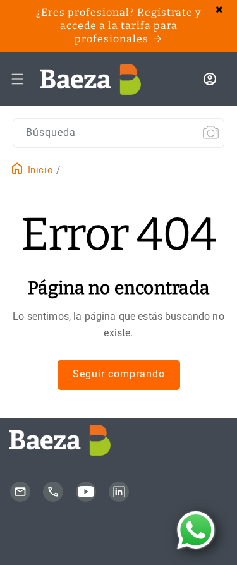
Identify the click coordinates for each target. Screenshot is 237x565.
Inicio (39, 170)
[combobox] (118, 133)
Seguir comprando (119, 374)
